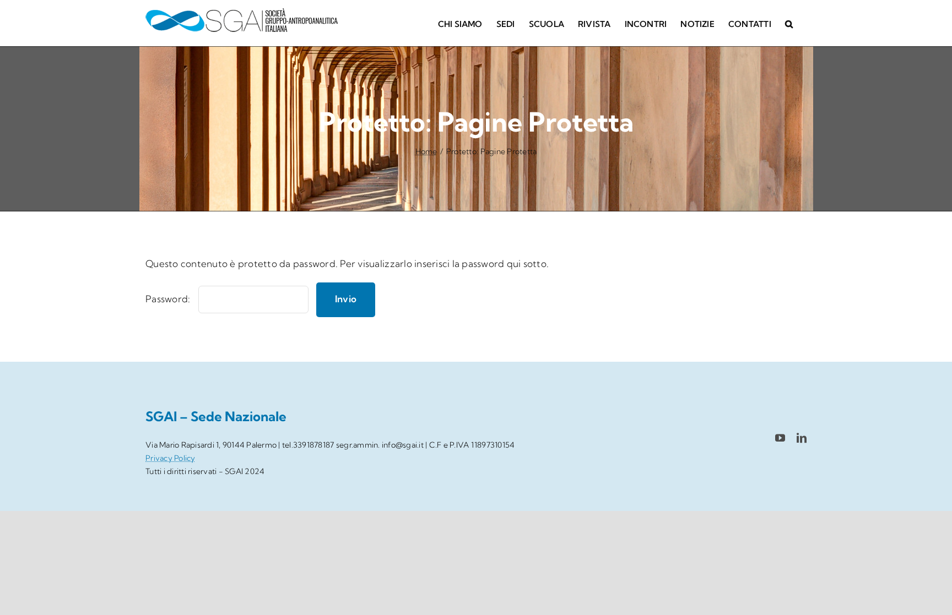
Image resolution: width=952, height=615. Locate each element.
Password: (169, 298)
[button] (789, 23)
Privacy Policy (170, 458)
